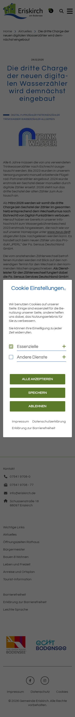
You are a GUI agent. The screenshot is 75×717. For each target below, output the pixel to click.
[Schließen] (65, 289)
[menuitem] (20, 421)
